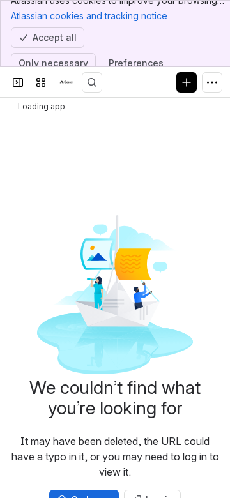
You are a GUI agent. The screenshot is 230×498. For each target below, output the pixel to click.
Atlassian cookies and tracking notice (89, 15)
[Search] (92, 82)
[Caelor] (66, 82)
